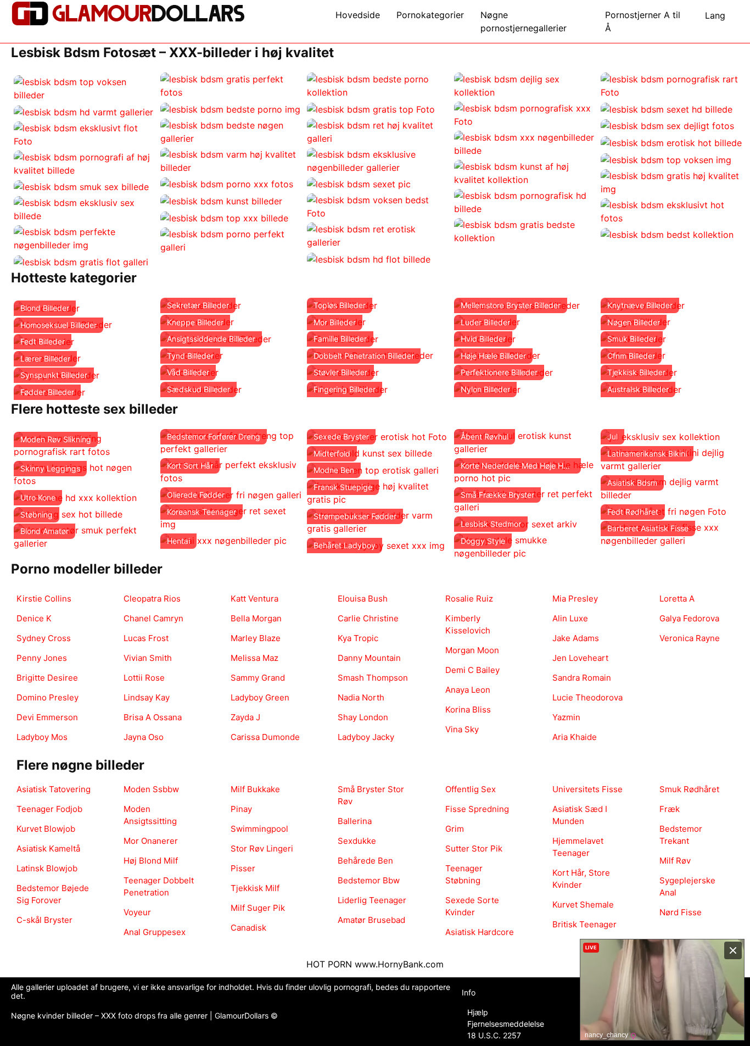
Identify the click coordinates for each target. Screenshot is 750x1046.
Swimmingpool (259, 829)
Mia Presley (575, 598)
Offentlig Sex (470, 789)
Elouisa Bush (363, 598)
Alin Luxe (570, 618)
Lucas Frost (146, 638)
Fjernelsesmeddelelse (505, 1023)
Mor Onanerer (151, 841)
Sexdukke (357, 841)
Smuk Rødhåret (689, 789)
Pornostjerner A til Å (642, 21)
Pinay (241, 809)
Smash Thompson (373, 677)
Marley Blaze (256, 638)
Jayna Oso (144, 737)
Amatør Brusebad (371, 920)
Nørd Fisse (680, 912)
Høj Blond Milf (151, 860)
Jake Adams (575, 638)
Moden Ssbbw (151, 789)
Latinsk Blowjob (46, 868)
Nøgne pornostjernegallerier (523, 21)
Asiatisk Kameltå (48, 848)
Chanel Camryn (153, 618)
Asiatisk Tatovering (53, 789)
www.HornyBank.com (399, 964)
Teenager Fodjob (49, 809)
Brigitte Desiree (47, 677)
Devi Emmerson (47, 717)
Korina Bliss (468, 709)
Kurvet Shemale (583, 904)
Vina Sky (462, 729)
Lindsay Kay (147, 697)
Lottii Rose (144, 677)
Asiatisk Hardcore (479, 932)
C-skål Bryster (44, 920)
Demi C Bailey (472, 670)
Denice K (34, 618)
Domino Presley (47, 697)
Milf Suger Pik (258, 908)
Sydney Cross (43, 638)
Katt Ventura (254, 598)
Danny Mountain (369, 658)
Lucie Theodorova (587, 697)
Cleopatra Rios (152, 598)
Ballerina (355, 821)
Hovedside (357, 14)
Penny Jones (41, 658)
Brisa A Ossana (153, 717)
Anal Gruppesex (155, 932)
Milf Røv (675, 860)
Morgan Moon (472, 650)
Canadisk (248, 927)
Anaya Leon (467, 690)
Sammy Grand (258, 677)
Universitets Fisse (587, 789)
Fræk (669, 809)
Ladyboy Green (260, 697)
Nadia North (361, 697)
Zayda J (245, 717)
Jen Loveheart (580, 658)
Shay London (363, 717)
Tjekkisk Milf (255, 888)
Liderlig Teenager (372, 900)
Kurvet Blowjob (45, 829)
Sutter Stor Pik (473, 848)
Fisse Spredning (477, 809)
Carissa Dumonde (265, 737)
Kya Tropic (358, 638)
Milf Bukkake (255, 789)
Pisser (243, 868)
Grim (454, 829)
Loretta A (677, 598)
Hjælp (477, 1012)
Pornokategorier (430, 14)
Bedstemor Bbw (369, 880)
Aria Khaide (574, 737)
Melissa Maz (254, 658)
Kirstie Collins (43, 598)
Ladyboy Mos (42, 737)
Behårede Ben (365, 860)
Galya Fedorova (689, 618)
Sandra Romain (581, 677)
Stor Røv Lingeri (262, 848)
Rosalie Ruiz (469, 598)
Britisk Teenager (584, 924)
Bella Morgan (256, 618)
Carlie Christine (368, 618)
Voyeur (137, 912)
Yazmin (566, 717)
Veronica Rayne (689, 638)
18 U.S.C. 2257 (494, 1035)
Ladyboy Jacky (366, 737)
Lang (715, 15)
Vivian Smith (148, 658)
